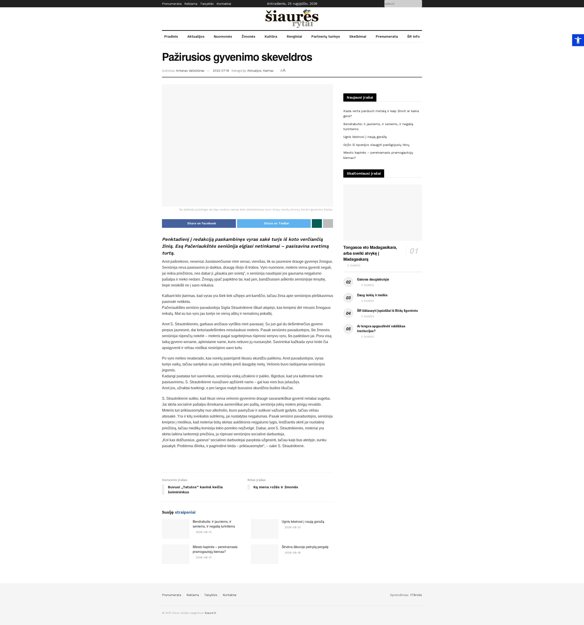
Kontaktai (223, 3)
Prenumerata (172, 3)
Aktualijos (195, 36)
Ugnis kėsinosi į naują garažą (303, 521)
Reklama (190, 3)
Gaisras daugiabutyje (373, 279)
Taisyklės (207, 3)
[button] (578, 40)
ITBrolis (416, 595)
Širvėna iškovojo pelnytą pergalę (305, 546)
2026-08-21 (203, 532)
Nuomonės (223, 36)
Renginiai (294, 36)
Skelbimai (357, 36)
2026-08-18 (292, 552)
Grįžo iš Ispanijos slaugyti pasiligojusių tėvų (376, 145)
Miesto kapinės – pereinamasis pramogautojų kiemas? (215, 549)
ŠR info (413, 36)
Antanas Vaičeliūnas (190, 70)
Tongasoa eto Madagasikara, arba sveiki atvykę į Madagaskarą (370, 253)
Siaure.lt (210, 612)
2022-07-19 (221, 70)
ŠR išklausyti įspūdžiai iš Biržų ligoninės (387, 310)
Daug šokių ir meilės (372, 295)
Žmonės (248, 36)
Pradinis (171, 36)
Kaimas (268, 70)
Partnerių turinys (325, 36)
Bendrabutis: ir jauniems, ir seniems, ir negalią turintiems (214, 523)
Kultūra (271, 36)
